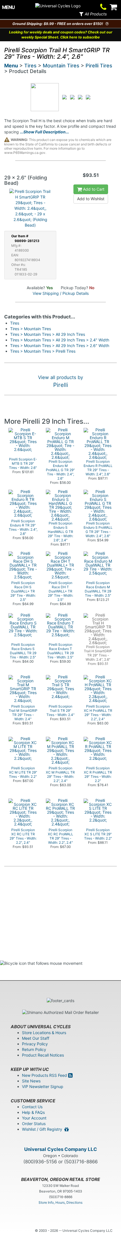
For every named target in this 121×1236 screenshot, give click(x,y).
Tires (30, 66)
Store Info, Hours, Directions (60, 1202)
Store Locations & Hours (44, 1032)
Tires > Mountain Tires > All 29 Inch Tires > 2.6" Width (59, 345)
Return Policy (34, 1049)
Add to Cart (93, 189)
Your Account (34, 1118)
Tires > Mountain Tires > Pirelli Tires (42, 351)
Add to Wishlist (90, 198)
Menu (11, 66)
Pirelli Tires (99, 66)
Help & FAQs (33, 1112)
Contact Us (32, 1106)
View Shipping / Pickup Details (61, 293)
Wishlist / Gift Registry (43, 1129)
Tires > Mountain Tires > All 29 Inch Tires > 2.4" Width (59, 339)
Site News (31, 1080)
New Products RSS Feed (45, 1075)
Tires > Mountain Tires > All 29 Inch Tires (47, 334)
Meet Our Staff (35, 1038)
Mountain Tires (61, 66)
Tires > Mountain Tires (30, 328)
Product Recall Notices (43, 1055)
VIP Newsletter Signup (42, 1086)
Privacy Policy (35, 1043)
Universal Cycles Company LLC (60, 1149)
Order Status (34, 1123)
